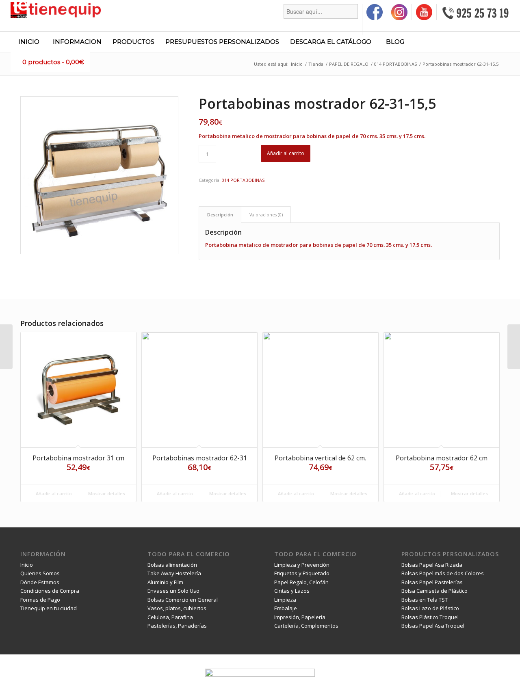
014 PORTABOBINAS (243, 180)
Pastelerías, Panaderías (177, 625)
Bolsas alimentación (172, 564)
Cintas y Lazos (292, 590)
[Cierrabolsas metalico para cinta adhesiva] (6, 346)
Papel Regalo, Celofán (301, 582)
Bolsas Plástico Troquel (430, 617)
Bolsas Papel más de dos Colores (442, 573)
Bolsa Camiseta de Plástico (434, 590)
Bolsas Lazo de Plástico (430, 608)
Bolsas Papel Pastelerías (432, 582)
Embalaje (285, 608)
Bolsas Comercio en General (182, 599)
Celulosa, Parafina (170, 617)
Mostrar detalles (106, 493)
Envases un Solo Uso (173, 590)
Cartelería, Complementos (306, 625)
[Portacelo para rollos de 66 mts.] (513, 346)
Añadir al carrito (285, 153)
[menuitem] (321, 19)
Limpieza (285, 599)
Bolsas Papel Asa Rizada (431, 564)
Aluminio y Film (165, 582)
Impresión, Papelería (299, 617)
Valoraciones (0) (266, 215)
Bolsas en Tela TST (424, 599)
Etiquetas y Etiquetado (301, 573)
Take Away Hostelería (174, 573)
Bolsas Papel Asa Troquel (432, 625)
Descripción (220, 215)
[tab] (220, 214)
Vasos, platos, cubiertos (176, 608)
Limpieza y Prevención (301, 564)
